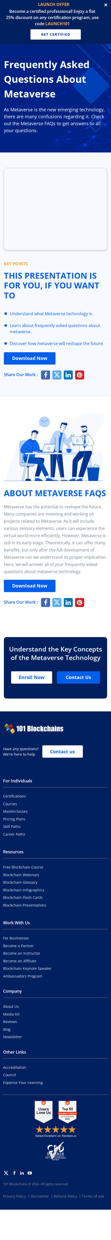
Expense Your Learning (23, 1082)
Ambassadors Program (22, 976)
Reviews (10, 1021)
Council (9, 1074)
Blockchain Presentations (24, 905)
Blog (7, 1029)
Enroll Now (31, 677)
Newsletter (12, 1036)
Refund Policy (65, 1196)
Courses (10, 803)
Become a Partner (18, 945)
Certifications (14, 796)
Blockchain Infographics (23, 890)
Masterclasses (15, 811)
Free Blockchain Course (23, 867)
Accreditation (14, 1067)
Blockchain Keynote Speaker (27, 968)
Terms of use (93, 1196)
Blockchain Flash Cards (23, 897)
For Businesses (16, 938)
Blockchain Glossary (20, 882)
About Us (11, 1006)
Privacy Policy (14, 1196)
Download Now (29, 358)
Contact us (62, 751)
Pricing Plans (14, 819)
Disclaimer (40, 1196)
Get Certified (55, 34)
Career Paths (14, 834)
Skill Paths (12, 826)
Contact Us (78, 677)
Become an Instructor (21, 953)
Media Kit (11, 1014)
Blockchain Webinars (21, 874)
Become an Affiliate (19, 960)
